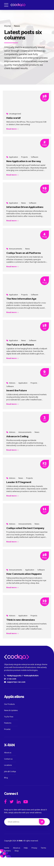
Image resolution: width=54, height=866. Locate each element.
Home (7, 25)
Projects (24, 157)
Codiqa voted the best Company (25, 528)
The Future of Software (20, 344)
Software (34, 157)
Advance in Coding (17, 436)
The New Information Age (21, 298)
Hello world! (13, 118)
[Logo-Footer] (16, 657)
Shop (17, 851)
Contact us (8, 759)
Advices (12, 383)
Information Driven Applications (24, 207)
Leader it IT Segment (18, 482)
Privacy (34, 848)
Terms (43, 848)
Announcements (15, 249)
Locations (8, 765)
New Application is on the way (23, 161)
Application (13, 157)
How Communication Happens (24, 574)
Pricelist (7, 729)
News (17, 25)
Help (26, 848)
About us (7, 752)
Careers (7, 851)
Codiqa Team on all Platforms (23, 253)
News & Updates (11, 710)
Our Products (9, 704)
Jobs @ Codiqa (10, 771)
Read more (11, 129)
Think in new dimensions (20, 619)
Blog (6, 777)
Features (7, 723)
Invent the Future (16, 390)
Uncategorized (15, 114)
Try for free (8, 717)
